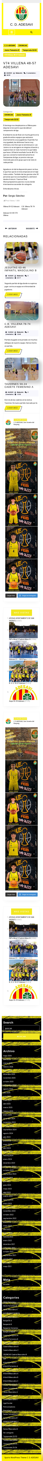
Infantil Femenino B (10, 1370)
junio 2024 (7, 1141)
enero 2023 (7, 1204)
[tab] (11, 32)
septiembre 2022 (9, 1218)
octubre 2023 (8, 1170)
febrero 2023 (8, 1200)
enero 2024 (7, 1159)
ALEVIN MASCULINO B (11, 1313)
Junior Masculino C (10, 1399)
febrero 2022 (8, 1237)
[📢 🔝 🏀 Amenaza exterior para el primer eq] (21, 477)
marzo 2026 (7, 1063)
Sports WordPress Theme (15, 1457)
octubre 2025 (8, 1082)
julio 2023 (6, 1181)
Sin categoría (8, 1433)
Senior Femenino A (10, 1414)
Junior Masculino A (10, 1392)
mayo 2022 (7, 1226)
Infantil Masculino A (10, 1374)
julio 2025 (6, 1093)
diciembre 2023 (9, 1163)
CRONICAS (23, 46)
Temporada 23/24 (10, 1440)
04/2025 (10, 392)
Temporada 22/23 (30, 50)
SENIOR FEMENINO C (11, 1422)
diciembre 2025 (9, 1074)
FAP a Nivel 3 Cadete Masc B (20, 639)
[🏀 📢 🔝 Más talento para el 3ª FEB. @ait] (21, 510)
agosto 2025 (8, 1089)
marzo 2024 (7, 1152)
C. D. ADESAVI (21, 24)
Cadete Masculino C (11, 1350)
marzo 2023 (7, 1196)
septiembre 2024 (9, 1130)
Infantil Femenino (9, 1362)
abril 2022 (7, 1229)
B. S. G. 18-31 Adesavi (17, 683)
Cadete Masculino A (11, 1343)
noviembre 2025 (9, 1078)
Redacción (19, 73)
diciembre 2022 (9, 1207)
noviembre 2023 (9, 1167)
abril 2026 (7, 1059)
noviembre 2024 (9, 1122)
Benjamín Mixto (9, 1332)
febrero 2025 (8, 1111)
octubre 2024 (8, 1126)
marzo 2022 (7, 1233)
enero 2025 (7, 1115)
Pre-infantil (7, 1411)
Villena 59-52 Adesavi (11, 206)
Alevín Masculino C (10, 1317)
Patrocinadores (9, 1407)
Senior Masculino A (10, 1425)
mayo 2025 (7, 1100)
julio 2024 (6, 1137)
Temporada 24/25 (10, 1444)
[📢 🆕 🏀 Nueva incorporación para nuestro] (21, 575)
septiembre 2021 (9, 1255)
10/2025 (10, 276)
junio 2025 (7, 1096)
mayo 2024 (7, 1144)
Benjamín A (7, 1321)
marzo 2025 (7, 1107)
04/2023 (9, 73)
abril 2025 (7, 1104)
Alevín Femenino (9, 1302)
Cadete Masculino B (11, 1346)
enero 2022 (7, 1240)
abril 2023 (7, 1192)
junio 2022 (7, 1222)
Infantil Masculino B (10, 1377)
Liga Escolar (7, 1403)
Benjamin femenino (10, 1328)
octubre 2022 (8, 1215)
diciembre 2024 (9, 1119)
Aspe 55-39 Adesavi (16, 701)
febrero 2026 (8, 1067)
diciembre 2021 (9, 1244)
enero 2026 (7, 1070)
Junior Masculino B (10, 1396)
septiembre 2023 (9, 1174)
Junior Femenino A (10, 1385)
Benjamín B (7, 1324)
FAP (4, 1359)
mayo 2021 (7, 1266)
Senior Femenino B (10, 1418)
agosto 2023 (8, 1178)
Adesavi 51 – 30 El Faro (18, 659)
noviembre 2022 (9, 1211)
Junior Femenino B (11, 50)
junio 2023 (7, 1185)
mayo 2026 (7, 1056)
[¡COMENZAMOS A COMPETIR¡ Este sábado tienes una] (21, 444)
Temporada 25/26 (10, 1447)
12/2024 (10, 332)
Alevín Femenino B (10, 1306)
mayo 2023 (7, 1189)
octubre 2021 (8, 1252)
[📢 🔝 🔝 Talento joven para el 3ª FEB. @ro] (21, 542)
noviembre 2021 (9, 1248)
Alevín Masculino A (10, 1310)
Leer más (14, 295)
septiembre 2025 (9, 1085)
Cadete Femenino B (10, 1339)
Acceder (6, 1284)
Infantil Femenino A (10, 1366)
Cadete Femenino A (10, 1335)
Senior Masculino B (10, 1429)
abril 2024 (7, 1148)
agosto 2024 (8, 1133)
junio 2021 (7, 1263)
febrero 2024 (8, 1155)
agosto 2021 (8, 1259)
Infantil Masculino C (10, 1381)
